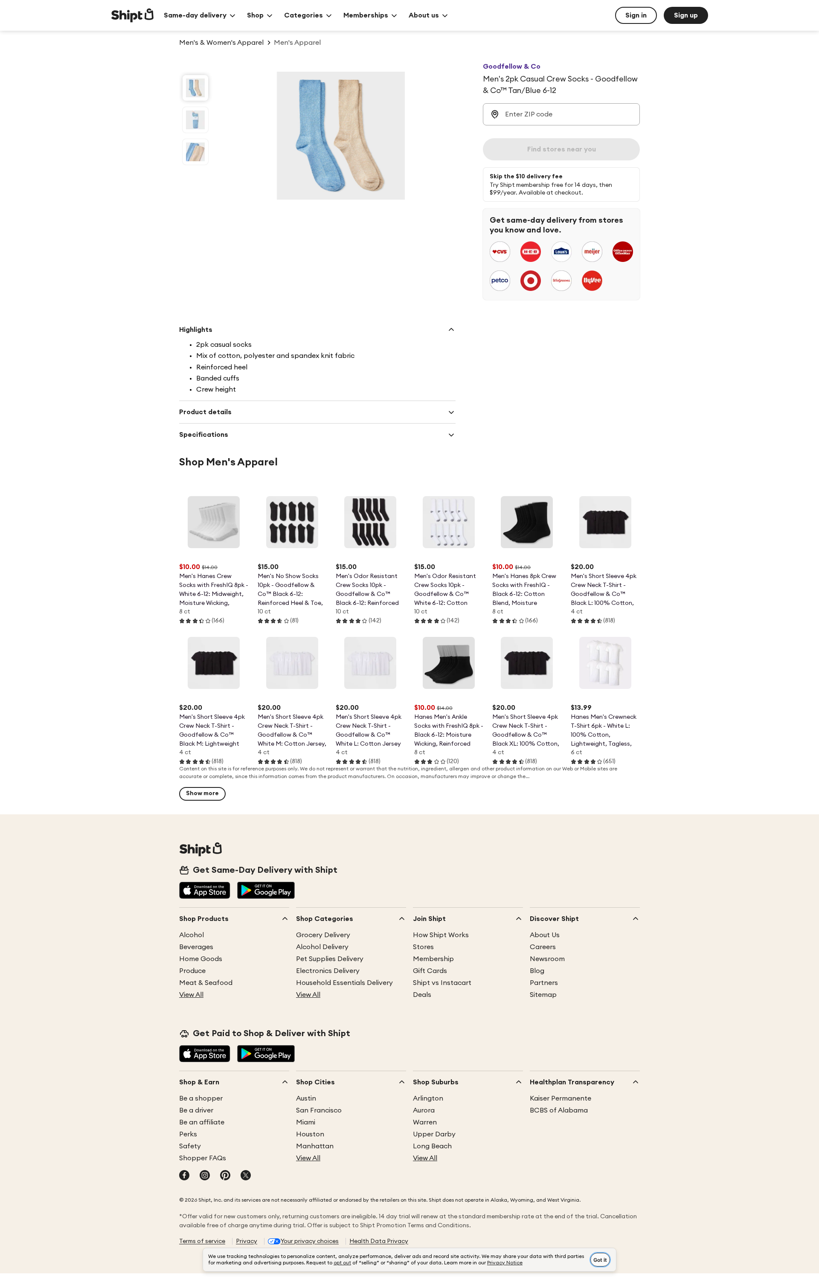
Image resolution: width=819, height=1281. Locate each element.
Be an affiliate (201, 1122)
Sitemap (543, 994)
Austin (306, 1098)
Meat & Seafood (205, 982)
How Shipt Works (441, 935)
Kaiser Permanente (560, 1098)
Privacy (246, 1241)
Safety (190, 1146)
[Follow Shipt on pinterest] (225, 1176)
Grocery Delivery (323, 935)
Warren (425, 1122)
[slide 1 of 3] (195, 88)
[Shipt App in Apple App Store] (204, 891)
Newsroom (547, 959)
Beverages (196, 947)
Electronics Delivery (328, 970)
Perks (188, 1134)
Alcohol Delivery (322, 947)
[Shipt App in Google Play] (266, 891)
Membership (433, 959)
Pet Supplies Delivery (329, 959)
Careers (543, 947)
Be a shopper (201, 1098)
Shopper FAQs (202, 1158)
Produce (192, 970)
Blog (537, 970)
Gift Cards (430, 970)
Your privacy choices (310, 1241)
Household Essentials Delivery (344, 982)
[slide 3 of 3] (195, 152)
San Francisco (319, 1110)
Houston (310, 1134)
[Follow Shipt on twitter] (246, 1176)
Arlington (428, 1098)
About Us (545, 935)
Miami (305, 1122)
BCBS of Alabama (559, 1110)
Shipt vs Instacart (442, 982)
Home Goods (200, 959)
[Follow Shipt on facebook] (184, 1176)
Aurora (424, 1110)
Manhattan (315, 1146)
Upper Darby (434, 1134)
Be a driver (196, 1110)
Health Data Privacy (378, 1241)
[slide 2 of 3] (195, 120)
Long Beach (432, 1146)
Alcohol (191, 935)
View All (191, 994)
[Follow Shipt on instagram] (205, 1176)
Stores (423, 947)
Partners (544, 982)
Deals (422, 994)
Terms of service (202, 1241)
